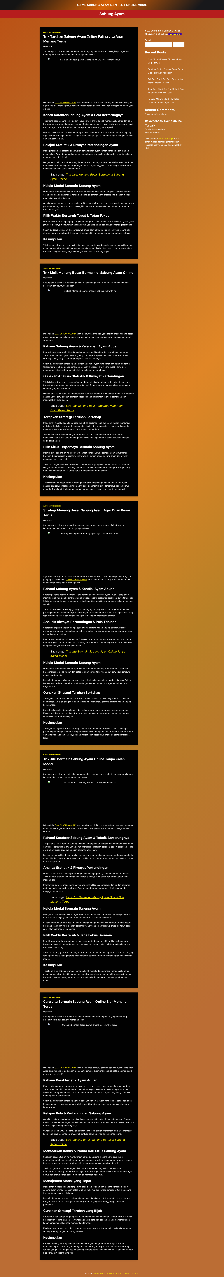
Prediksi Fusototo (153, 132)
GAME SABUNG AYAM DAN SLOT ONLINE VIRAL (116, 1273)
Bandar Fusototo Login (155, 129)
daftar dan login (165, 138)
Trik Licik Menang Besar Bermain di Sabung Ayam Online (88, 273)
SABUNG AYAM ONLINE (52, 32)
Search (148, 40)
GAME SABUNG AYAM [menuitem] (65, 102)
